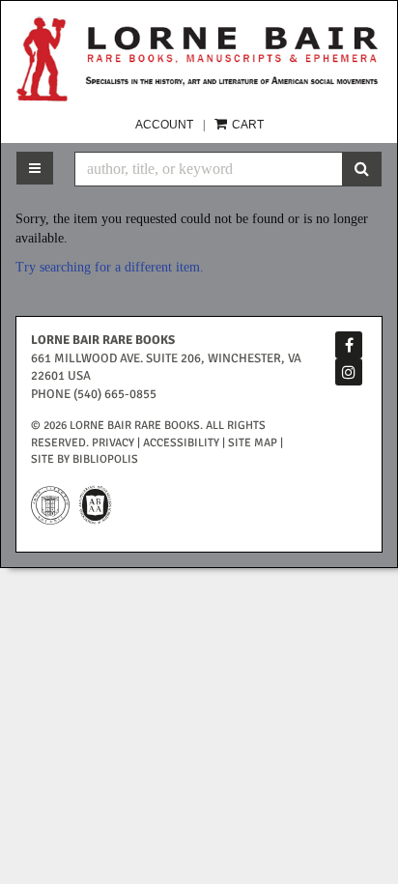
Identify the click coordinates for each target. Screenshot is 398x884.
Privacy (113, 443)
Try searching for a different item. (109, 267)
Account (164, 124)
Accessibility (181, 443)
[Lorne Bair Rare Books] (199, 58)
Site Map (252, 443)
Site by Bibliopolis (84, 459)
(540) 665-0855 (114, 394)
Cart (246, 124)
